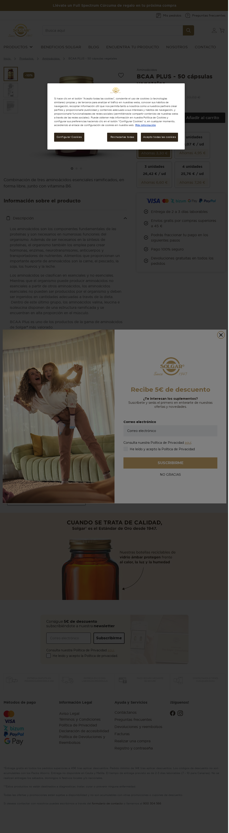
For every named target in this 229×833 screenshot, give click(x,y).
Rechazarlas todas (122, 137)
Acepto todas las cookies (159, 137)
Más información (145, 125)
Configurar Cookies (69, 137)
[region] (116, 116)
